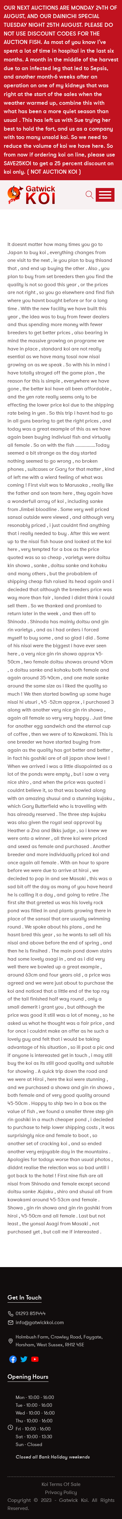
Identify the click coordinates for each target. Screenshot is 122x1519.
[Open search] (88, 194)
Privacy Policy (61, 1492)
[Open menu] (105, 195)
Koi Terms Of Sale (61, 1484)
